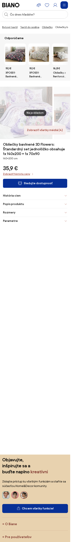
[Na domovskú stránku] (10, 5)
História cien (12, 195)
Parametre (10, 220)
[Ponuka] (64, 5)
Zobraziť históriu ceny (16, 174)
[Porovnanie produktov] (38, 5)
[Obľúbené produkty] (47, 5)
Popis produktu (13, 204)
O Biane (11, 524)
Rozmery (9, 212)
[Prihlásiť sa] (55, 5)
